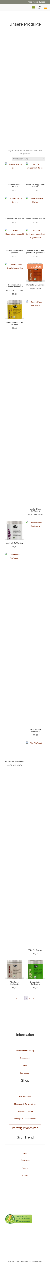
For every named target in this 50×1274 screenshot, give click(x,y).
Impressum (25, 1073)
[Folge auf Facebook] (22, 1025)
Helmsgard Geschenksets (25, 1119)
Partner (25, 1168)
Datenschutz (25, 1058)
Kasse (42, 2)
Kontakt (25, 1175)
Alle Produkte (25, 1096)
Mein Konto (33, 2)
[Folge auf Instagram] (28, 1025)
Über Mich (25, 1160)
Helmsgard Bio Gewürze (25, 1104)
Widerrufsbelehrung (25, 1051)
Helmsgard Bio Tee (25, 1111)
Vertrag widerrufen (25, 1128)
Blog (25, 1153)
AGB (25, 1065)
